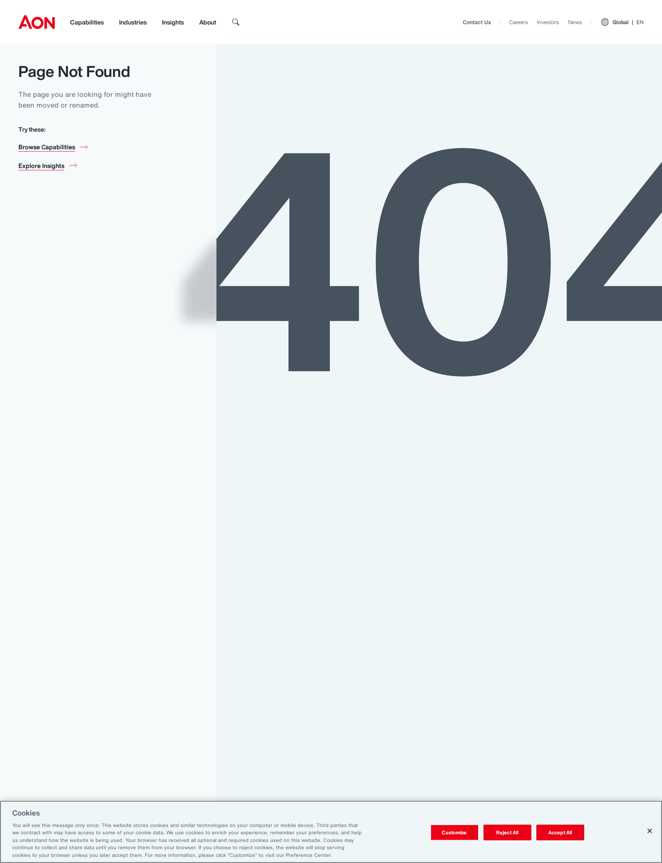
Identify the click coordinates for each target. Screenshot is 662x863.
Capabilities (87, 22)
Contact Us (477, 22)
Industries (133, 22)
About (207, 22)
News (575, 22)
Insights (173, 22)
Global (628, 22)
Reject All (507, 832)
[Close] (649, 830)
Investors (548, 22)
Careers (518, 22)
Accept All (560, 832)
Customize (454, 832)
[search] (236, 22)
